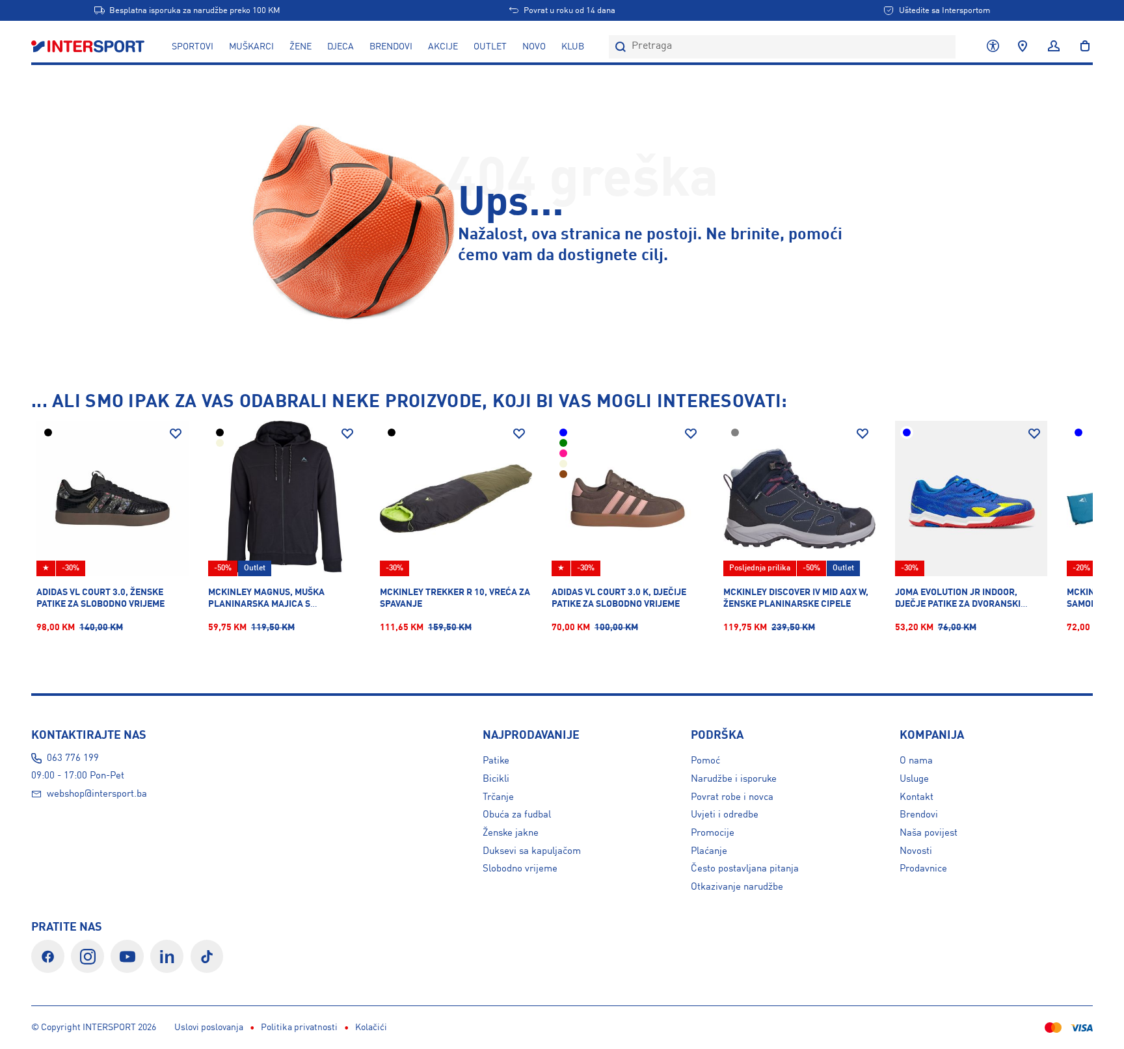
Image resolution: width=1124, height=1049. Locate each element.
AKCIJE (443, 46)
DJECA (340, 46)
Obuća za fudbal (517, 815)
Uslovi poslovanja (208, 1027)
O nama (916, 761)
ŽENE (300, 46)
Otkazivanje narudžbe (737, 887)
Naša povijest (928, 833)
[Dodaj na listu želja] (175, 434)
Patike (496, 761)
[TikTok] (207, 956)
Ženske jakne (511, 833)
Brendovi (390, 46)
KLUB (572, 46)
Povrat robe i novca (732, 797)
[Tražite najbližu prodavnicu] (1022, 46)
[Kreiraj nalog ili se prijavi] (1053, 46)
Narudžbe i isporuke (734, 779)
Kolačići (371, 1027)
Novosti (916, 851)
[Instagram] (87, 956)
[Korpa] (1081, 46)
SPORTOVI (192, 46)
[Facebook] (47, 956)
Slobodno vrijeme (520, 869)
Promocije (712, 833)
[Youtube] (127, 956)
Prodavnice (923, 869)
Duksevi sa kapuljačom (532, 851)
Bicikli (496, 779)
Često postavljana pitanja (745, 869)
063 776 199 (73, 758)
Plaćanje (709, 851)
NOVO (534, 46)
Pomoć (705, 761)
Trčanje (498, 797)
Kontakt (916, 797)
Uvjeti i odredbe (724, 815)
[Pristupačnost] (993, 46)
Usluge (914, 779)
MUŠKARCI (251, 46)
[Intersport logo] (89, 46)
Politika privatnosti (299, 1027)
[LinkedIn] (166, 956)
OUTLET (490, 46)
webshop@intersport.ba (97, 794)
